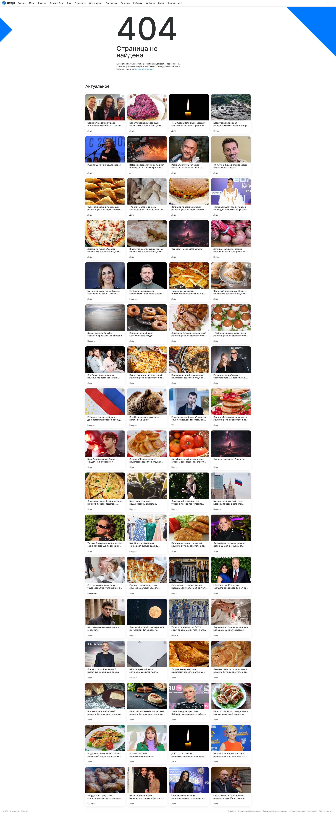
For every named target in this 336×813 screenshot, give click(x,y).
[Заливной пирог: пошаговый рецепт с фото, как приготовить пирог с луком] (189, 198)
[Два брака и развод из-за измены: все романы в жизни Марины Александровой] (105, 366)
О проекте (232, 811)
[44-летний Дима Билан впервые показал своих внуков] (231, 156)
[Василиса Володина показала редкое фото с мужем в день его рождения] (231, 744)
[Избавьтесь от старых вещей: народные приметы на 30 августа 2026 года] (189, 576)
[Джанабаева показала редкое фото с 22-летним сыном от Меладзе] (231, 534)
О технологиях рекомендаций (249, 811)
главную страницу (144, 69)
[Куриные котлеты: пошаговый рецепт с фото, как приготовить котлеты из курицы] (189, 534)
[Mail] (4, 3)
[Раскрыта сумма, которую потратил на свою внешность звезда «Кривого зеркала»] (189, 156)
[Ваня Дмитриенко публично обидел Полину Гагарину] (105, 450)
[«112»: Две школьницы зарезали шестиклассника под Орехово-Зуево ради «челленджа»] (189, 114)
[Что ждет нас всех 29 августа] (189, 240)
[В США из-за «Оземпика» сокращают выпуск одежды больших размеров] (147, 534)
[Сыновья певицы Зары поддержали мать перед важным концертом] (189, 786)
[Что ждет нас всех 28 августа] (231, 450)
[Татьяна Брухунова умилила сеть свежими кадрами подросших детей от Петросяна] (105, 534)
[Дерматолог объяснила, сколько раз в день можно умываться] (231, 618)
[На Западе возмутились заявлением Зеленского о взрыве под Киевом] (147, 282)
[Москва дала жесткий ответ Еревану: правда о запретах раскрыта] (231, 492)
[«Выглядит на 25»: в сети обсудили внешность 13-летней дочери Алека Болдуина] (231, 576)
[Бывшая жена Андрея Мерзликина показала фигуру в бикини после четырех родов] (147, 786)
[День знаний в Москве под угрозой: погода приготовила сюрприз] (189, 492)
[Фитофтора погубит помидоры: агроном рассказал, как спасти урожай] (189, 450)
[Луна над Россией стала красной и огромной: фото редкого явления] (147, 618)
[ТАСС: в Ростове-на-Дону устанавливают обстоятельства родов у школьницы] (147, 198)
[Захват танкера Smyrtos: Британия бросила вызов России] (105, 324)
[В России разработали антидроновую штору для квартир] (147, 660)
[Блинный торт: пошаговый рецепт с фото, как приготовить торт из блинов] (105, 702)
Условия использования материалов (303, 811)
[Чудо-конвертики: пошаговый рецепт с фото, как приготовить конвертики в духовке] (105, 198)
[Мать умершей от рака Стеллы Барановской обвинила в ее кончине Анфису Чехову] (105, 282)
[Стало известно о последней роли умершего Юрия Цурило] (231, 786)
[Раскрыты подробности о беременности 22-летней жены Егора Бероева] (231, 366)
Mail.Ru (5, 811)
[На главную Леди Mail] (10, 3)
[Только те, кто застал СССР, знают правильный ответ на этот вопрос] (189, 618)
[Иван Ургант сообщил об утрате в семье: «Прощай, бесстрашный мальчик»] (189, 408)
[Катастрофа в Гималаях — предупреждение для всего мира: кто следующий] (231, 114)
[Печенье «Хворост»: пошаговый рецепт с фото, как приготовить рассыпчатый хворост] (231, 660)
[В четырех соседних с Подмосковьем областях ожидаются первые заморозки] (147, 492)
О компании (14, 811)
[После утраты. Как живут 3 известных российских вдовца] (105, 660)
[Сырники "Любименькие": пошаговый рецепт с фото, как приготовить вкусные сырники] (147, 450)
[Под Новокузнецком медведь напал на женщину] (147, 408)
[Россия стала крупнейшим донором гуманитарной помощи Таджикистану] (105, 408)
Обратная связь (325, 811)
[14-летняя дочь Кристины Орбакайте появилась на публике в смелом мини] (189, 702)
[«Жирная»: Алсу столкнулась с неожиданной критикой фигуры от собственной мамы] (231, 198)
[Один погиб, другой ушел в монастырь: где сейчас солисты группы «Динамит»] (105, 114)
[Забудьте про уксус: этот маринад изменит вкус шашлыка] (105, 786)
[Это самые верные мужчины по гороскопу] (105, 618)
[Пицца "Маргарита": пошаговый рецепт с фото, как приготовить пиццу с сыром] (147, 366)
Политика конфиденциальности (275, 811)
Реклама (24, 811)
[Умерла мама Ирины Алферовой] (105, 156)
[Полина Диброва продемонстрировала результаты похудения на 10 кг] (147, 744)
